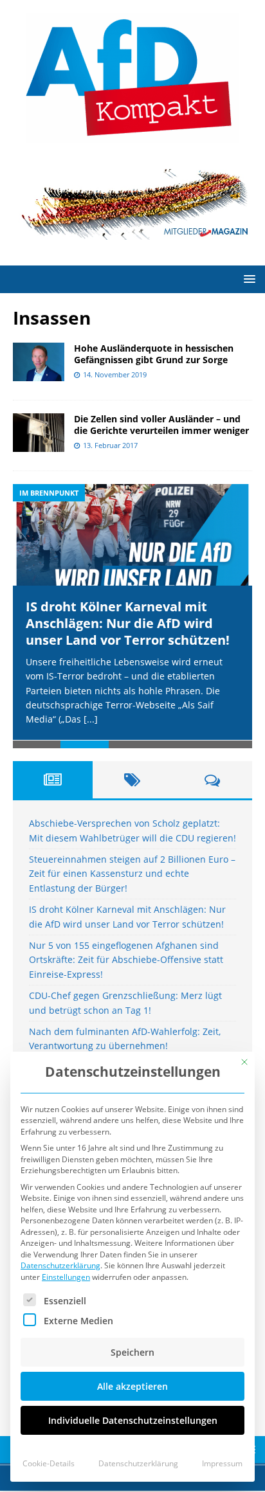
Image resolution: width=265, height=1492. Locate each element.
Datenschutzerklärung (60, 1265)
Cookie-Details (49, 1463)
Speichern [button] (132, 1352)
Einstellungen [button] (66, 1277)
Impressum (222, 1463)
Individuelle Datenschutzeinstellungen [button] (132, 1420)
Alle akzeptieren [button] (132, 1386)
